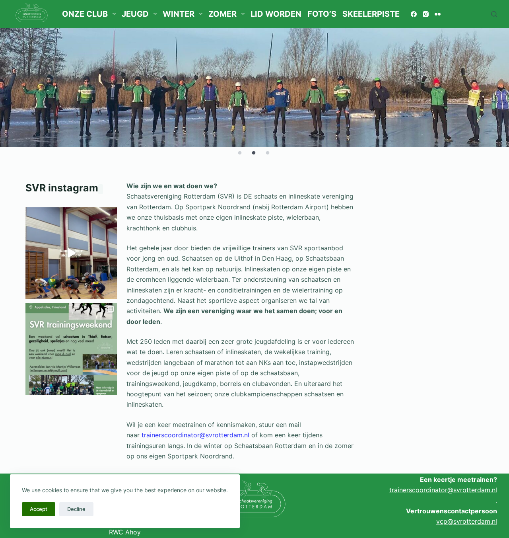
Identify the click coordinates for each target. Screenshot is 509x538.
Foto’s (321, 14)
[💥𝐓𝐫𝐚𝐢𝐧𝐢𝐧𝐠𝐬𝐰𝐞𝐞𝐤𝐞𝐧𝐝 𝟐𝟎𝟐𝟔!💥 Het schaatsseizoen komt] (71, 348)
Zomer (222, 14)
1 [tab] (240, 153)
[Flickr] (438, 14)
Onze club (85, 14)
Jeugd (135, 14)
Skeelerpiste (371, 14)
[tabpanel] (254, 87)
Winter (178, 14)
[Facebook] (414, 14)
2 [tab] (254, 153)
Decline (76, 509)
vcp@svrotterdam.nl (466, 521)
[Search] (494, 14)
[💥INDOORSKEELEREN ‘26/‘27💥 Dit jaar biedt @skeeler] (71, 253)
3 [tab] (268, 153)
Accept (38, 509)
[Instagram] (426, 14)
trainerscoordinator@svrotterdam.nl (195, 435)
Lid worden (276, 14)
